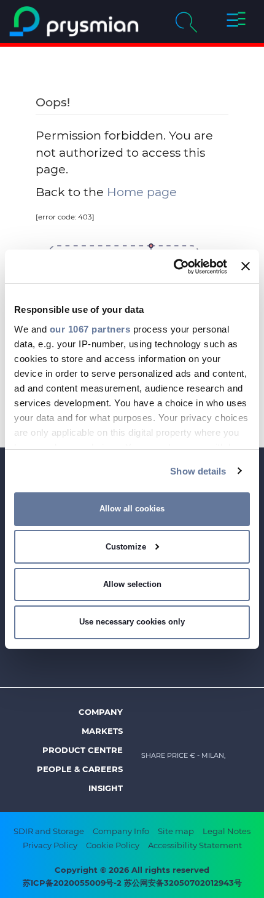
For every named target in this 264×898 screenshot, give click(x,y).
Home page (142, 191)
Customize (126, 546)
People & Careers (80, 769)
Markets (102, 731)
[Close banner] (245, 266)
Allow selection (132, 584)
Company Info (121, 831)
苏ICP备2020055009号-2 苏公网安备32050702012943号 (132, 883)
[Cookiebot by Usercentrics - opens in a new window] (173, 266)
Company (101, 712)
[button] (236, 21)
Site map (176, 831)
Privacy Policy (50, 845)
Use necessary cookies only (132, 621)
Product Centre (82, 750)
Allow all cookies (132, 508)
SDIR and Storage (49, 831)
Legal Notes (226, 831)
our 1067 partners (90, 328)
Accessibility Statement (195, 845)
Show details (198, 470)
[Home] (74, 21)
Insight (105, 788)
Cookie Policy (112, 845)
